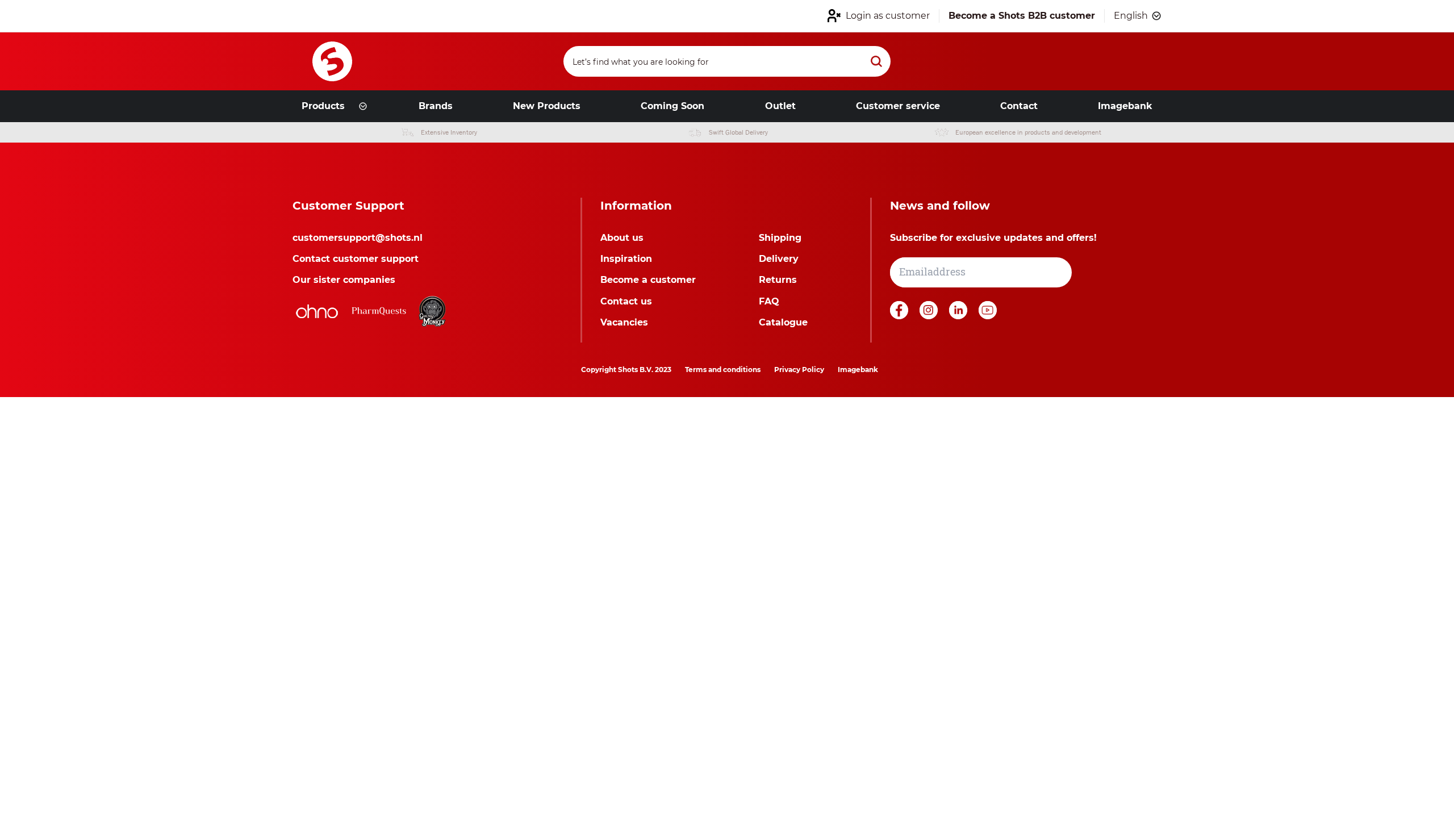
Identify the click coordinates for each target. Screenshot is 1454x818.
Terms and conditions (723, 369)
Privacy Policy (799, 369)
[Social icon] (900, 316)
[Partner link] (317, 311)
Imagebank (858, 369)
